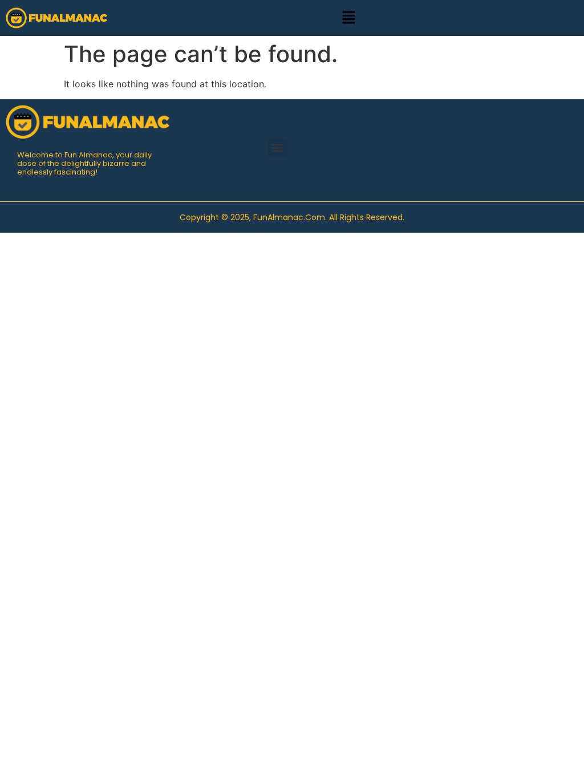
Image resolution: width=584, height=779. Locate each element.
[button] (348, 18)
